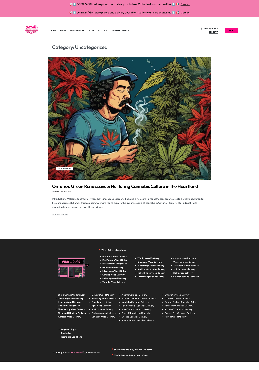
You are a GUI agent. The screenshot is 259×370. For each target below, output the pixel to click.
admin (56, 192)
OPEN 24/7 (213, 32)
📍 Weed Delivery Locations (112, 250)
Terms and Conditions (71, 336)
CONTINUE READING (60, 214)
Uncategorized (64, 168)
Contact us (66, 333)
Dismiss (185, 4)
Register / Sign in (69, 329)
